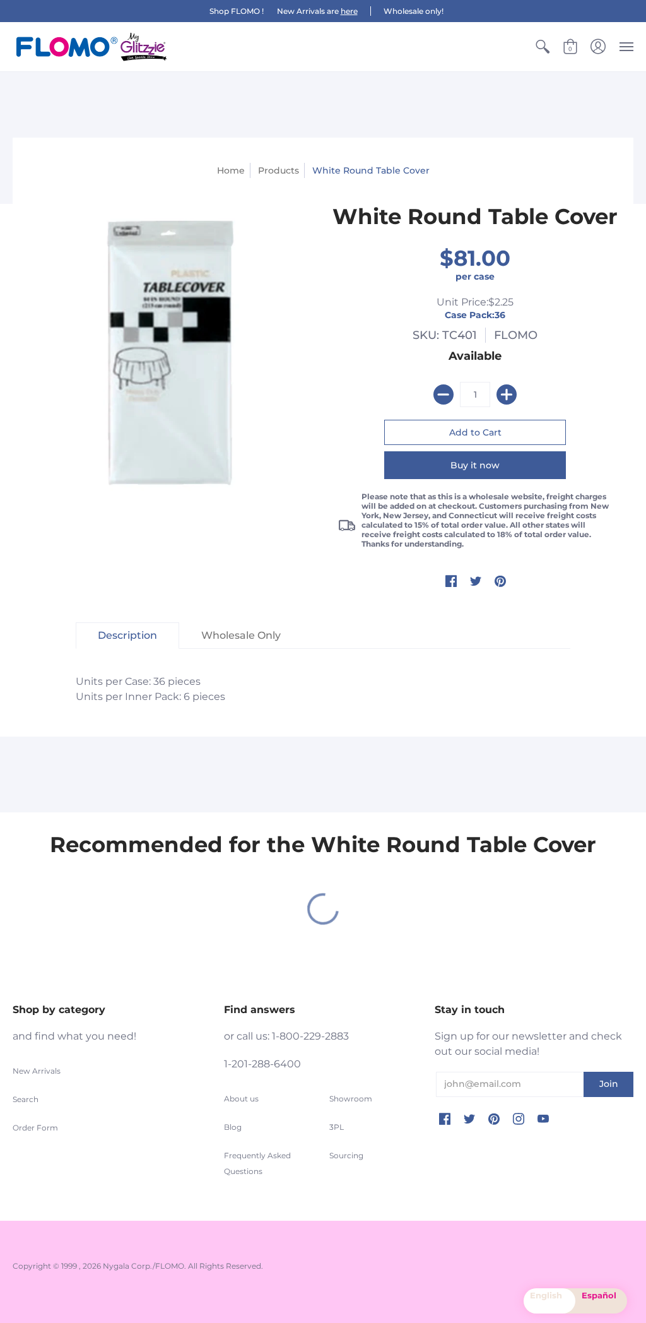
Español (599, 1295)
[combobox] (549, 1301)
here (349, 11)
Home (231, 170)
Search (25, 1099)
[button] (542, 46)
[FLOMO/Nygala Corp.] (91, 46)
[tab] (127, 635)
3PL (336, 1127)
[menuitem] (542, 46)
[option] (601, 1301)
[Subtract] (443, 394)
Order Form (35, 1127)
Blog (233, 1127)
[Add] (506, 394)
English (546, 1295)
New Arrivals (37, 1071)
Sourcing (346, 1155)
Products (278, 170)
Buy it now (475, 465)
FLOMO (515, 335)
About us (241, 1098)
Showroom (350, 1098)
